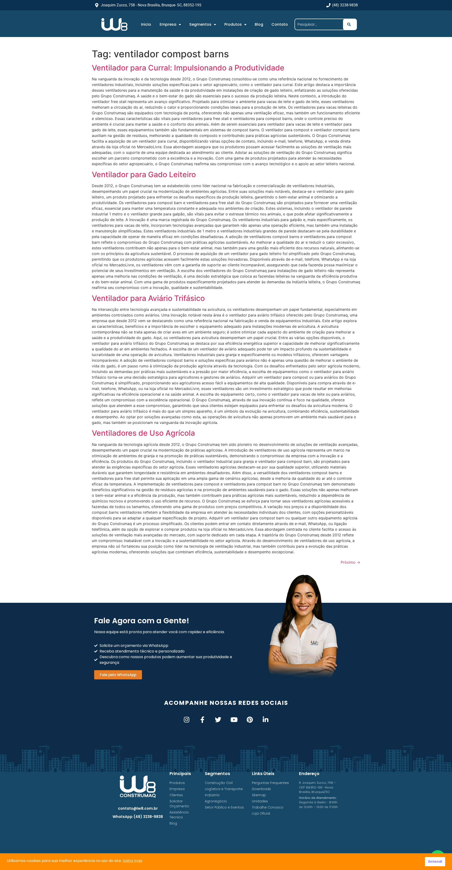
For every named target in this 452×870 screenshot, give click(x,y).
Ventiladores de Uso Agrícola (143, 433)
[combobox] (321, 24)
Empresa (168, 24)
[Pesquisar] (350, 24)
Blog (259, 24)
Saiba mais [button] (132, 860)
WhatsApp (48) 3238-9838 (138, 816)
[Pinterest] (249, 719)
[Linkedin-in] (265, 719)
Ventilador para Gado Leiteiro (144, 174)
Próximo (350, 562)
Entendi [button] (435, 861)
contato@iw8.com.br (138, 808)
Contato (279, 24)
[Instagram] (186, 719)
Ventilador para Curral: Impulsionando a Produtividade (188, 67)
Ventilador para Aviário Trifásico (148, 298)
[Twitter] (218, 719)
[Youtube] (234, 719)
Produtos (233, 24)
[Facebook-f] (202, 719)
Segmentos (200, 24)
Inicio (146, 24)
